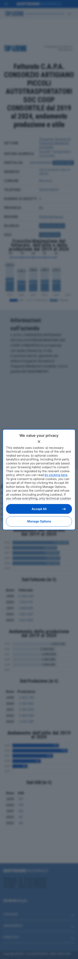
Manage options (39, 521)
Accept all (39, 509)
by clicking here (56, 475)
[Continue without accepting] (39, 441)
